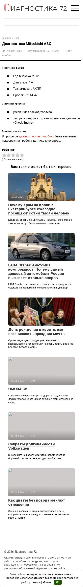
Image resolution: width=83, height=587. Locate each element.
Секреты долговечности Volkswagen (31, 446)
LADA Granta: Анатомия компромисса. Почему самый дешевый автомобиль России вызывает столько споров (36, 271)
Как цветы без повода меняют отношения (36, 502)
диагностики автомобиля (36, 136)
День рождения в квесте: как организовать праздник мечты (36, 331)
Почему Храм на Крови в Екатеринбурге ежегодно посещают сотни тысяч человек (38, 209)
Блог (69, 50)
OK (58, 582)
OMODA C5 (17, 389)
